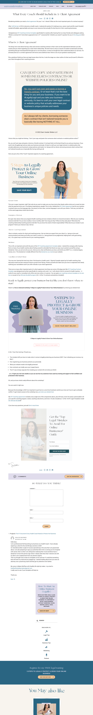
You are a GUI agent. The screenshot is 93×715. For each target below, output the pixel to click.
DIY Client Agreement (66, 206)
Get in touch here (34, 405)
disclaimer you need (47, 252)
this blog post (77, 35)
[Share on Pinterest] (50, 18)
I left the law (15, 26)
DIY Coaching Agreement (17, 397)
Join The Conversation (73, 476)
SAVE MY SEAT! (44, 611)
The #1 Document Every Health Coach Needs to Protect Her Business (36, 534)
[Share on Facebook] (45, 18)
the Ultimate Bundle (14, 401)
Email (32, 518)
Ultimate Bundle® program (28, 275)
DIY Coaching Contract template (27, 33)
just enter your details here (46, 392)
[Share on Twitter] (47, 18)
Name (31, 510)
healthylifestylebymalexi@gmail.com (21, 568)
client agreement (32, 21)
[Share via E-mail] (52, 18)
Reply (12, 579)
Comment (32, 488)
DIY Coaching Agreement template (48, 246)
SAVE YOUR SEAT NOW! (45, 677)
